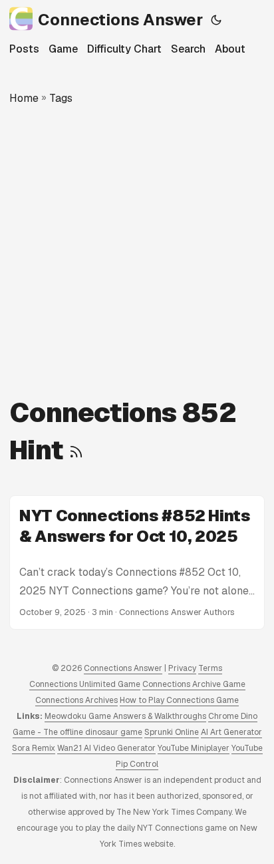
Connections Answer (120, 19)
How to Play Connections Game (179, 700)
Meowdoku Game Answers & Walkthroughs (125, 716)
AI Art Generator (231, 732)
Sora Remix (33, 748)
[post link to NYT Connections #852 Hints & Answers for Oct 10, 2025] (137, 562)
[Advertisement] (137, 250)
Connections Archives (76, 700)
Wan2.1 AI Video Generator (106, 748)
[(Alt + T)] (216, 20)
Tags (60, 98)
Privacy (182, 668)
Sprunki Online (171, 732)
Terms (210, 668)
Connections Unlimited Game (84, 684)
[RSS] (76, 450)
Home (24, 98)
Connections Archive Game (193, 684)
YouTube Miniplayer (193, 748)
